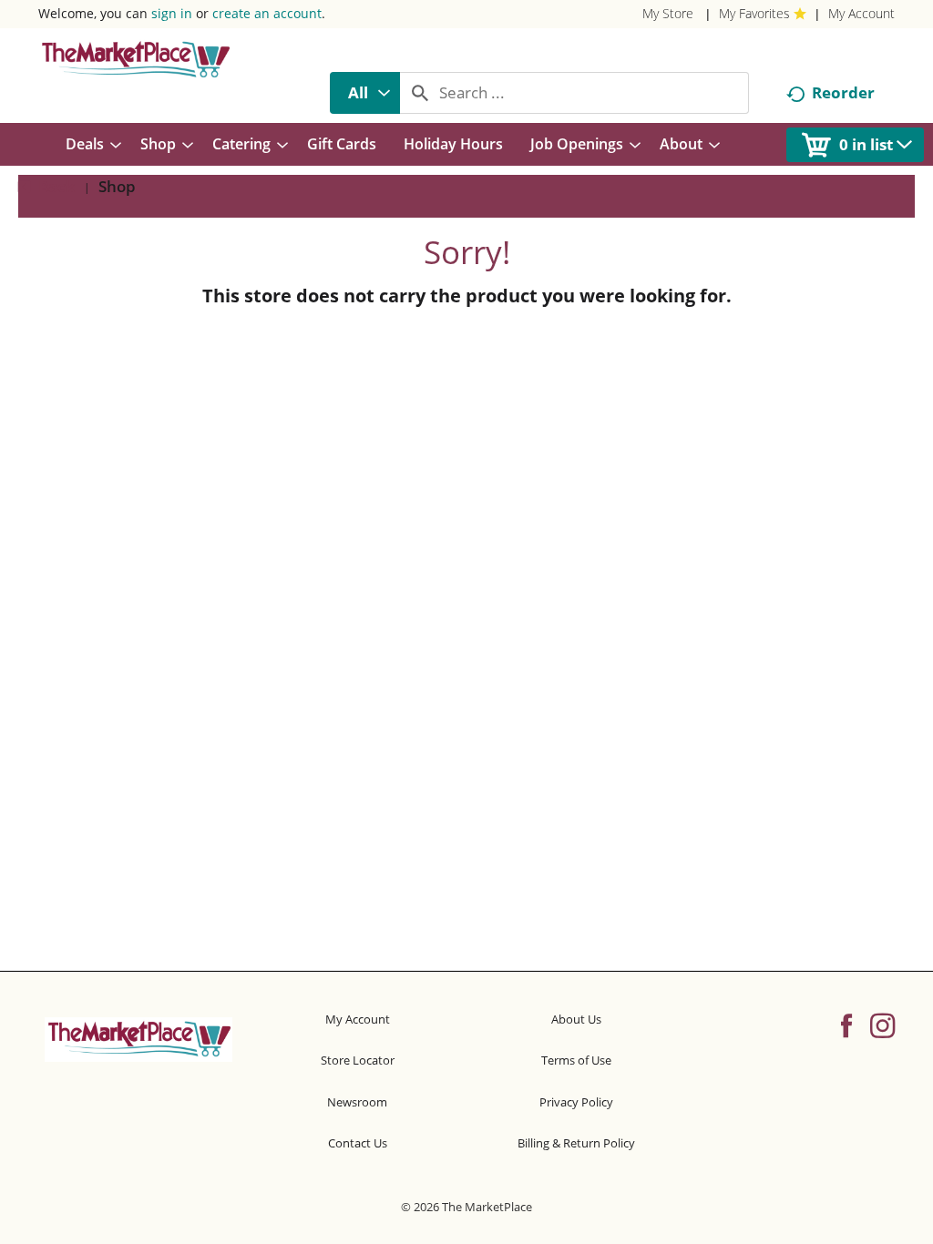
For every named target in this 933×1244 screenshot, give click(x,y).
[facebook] (846, 1025)
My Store (667, 13)
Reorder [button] (843, 92)
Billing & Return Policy (576, 1143)
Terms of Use (576, 1060)
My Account (861, 13)
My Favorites (754, 13)
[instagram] (882, 1025)
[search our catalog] (420, 93)
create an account (267, 13)
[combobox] (365, 93)
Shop (117, 186)
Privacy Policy (576, 1102)
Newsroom (357, 1102)
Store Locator (358, 1060)
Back (55, 186)
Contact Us (357, 1143)
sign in (171, 13)
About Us (576, 1019)
